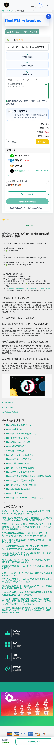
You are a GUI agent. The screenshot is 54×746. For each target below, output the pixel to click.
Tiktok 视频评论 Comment (18, 438)
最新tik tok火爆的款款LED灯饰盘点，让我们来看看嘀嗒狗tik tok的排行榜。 (26, 541)
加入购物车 (28, 194)
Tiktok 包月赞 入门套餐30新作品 (21, 480)
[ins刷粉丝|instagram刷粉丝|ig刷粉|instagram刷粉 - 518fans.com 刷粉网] (30, 288)
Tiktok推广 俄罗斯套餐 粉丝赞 (20, 472)
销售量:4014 (8, 402)
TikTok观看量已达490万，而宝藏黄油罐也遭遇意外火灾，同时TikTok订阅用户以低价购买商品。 (26, 547)
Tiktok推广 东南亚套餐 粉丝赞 (20, 455)
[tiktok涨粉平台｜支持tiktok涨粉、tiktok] (7, 5)
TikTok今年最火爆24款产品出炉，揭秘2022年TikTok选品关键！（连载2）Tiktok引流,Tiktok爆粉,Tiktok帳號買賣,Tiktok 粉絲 (26, 610)
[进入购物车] (40, 5)
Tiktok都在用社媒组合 (16, 446)
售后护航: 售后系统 (11, 412)
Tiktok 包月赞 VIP (14, 493)
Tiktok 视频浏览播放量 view (19, 425)
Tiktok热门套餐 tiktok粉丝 (18, 489)
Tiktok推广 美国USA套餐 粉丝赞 (21, 433)
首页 (3, 11)
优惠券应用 (42, 142)
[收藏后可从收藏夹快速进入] (48, 16)
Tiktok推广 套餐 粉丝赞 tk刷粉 (20, 468)
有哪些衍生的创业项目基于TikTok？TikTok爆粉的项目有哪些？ (27, 567)
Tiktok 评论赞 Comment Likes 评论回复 (24, 497)
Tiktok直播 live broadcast (18, 463)
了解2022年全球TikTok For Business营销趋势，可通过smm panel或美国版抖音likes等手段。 (26, 512)
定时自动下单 (21, 111)
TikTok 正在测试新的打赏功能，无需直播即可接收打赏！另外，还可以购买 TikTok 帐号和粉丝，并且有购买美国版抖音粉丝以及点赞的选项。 (26, 601)
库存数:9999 (8, 407)
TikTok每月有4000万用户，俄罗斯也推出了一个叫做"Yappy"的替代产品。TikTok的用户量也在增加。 (25, 534)
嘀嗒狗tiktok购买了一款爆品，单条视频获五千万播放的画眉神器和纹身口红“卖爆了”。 (26, 554)
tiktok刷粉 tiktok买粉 (15, 451)
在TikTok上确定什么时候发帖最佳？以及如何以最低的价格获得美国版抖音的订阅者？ (27, 580)
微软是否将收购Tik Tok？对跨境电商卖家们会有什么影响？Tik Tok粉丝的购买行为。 (27, 560)
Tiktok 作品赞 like (14, 429)
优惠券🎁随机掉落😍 (13, 185)
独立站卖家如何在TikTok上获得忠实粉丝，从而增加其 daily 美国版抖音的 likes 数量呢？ (27, 587)
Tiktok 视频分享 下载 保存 (18, 442)
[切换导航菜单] (32, 5)
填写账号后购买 (33, 742)
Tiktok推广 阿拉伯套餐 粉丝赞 (20, 459)
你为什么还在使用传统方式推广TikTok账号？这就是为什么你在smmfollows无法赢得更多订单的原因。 (27, 519)
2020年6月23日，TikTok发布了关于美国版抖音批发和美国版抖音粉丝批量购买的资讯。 (27, 593)
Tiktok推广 (10, 11)
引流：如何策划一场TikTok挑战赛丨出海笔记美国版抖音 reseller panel (27, 573)
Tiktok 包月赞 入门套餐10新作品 (21, 485)
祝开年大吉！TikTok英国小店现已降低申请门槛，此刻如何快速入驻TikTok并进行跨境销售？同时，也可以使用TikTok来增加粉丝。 (27, 526)
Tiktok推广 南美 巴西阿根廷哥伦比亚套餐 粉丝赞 (28, 476)
